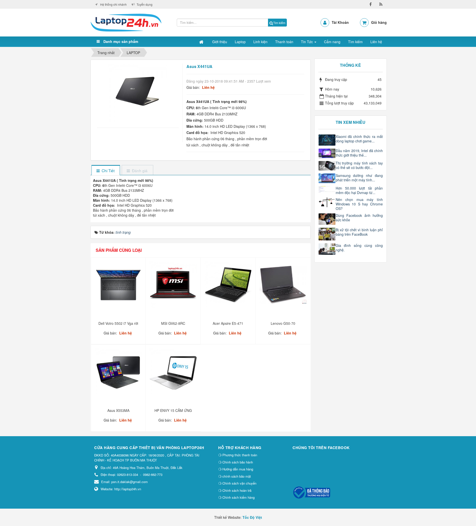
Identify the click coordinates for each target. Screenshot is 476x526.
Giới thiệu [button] (219, 41)
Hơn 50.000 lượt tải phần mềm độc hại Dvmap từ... (359, 190)
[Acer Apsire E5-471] (229, 286)
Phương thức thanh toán (239, 455)
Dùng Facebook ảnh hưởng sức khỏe (359, 217)
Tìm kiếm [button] (355, 41)
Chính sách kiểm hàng (238, 497)
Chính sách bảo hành (237, 462)
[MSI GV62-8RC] (173, 286)
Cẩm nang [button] (332, 41)
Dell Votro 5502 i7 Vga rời (118, 323)
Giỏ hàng (379, 22)
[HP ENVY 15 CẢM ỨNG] (173, 373)
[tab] (105, 170)
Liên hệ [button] (376, 41)
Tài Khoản (340, 22)
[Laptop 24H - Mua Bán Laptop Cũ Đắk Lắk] (125, 22)
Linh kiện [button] (260, 41)
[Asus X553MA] (119, 373)
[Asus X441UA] (137, 92)
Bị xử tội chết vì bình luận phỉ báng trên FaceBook (359, 232)
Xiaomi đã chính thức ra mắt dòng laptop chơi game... (359, 138)
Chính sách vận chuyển (238, 483)
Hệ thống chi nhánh (113, 4)
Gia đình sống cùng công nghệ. (359, 247)
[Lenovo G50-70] (283, 286)
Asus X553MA (118, 410)
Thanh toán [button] (284, 41)
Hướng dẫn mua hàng (237, 469)
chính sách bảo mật (236, 476)
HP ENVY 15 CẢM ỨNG (173, 410)
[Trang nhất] (201, 41)
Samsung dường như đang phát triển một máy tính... (359, 177)
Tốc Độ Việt (252, 517)
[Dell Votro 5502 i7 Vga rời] (119, 286)
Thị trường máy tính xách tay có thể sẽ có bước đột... (359, 165)
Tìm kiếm (279, 23)
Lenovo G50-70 (283, 323)
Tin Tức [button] (307, 41)
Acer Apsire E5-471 (228, 323)
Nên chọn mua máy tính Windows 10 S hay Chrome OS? (359, 204)
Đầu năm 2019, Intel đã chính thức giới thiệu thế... (359, 152)
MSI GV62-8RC (173, 323)
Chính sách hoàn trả (236, 490)
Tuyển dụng (144, 4)
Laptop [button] (240, 41)
